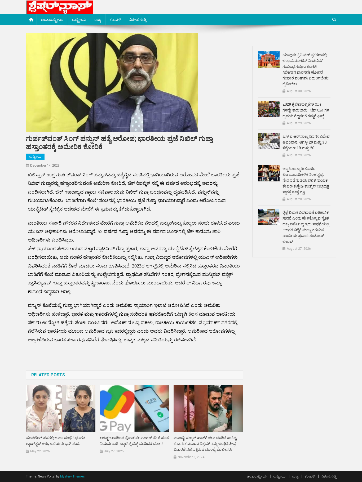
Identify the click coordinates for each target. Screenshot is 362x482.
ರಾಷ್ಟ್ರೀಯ (79, 19)
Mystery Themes (72, 476)
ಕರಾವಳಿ (115, 19)
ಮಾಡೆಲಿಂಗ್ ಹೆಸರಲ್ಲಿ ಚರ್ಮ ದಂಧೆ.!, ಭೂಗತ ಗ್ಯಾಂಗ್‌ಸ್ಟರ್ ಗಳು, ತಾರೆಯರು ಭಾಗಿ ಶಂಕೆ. (55, 441)
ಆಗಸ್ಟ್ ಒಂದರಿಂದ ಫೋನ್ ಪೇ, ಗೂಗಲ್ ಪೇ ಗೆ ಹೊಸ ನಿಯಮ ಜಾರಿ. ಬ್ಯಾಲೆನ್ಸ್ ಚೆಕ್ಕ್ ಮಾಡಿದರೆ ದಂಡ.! (134, 441)
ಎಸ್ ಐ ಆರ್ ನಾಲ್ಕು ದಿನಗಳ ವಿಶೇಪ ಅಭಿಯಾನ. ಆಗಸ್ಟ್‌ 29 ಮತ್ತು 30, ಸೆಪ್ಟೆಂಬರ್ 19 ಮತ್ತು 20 (305, 142)
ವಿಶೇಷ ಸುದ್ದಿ (137, 19)
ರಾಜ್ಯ (97, 19)
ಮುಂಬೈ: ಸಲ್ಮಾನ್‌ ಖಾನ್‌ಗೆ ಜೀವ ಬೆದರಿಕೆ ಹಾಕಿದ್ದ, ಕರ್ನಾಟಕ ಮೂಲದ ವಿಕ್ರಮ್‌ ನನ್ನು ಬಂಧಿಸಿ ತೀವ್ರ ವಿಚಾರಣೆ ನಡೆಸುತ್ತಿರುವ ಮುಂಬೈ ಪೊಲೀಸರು (205, 444)
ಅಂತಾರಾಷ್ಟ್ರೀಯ (52, 19)
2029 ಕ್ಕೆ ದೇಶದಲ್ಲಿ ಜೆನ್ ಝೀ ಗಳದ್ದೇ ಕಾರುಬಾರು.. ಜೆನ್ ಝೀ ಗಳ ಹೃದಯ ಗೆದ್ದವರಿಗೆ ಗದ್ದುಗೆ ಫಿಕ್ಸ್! (305, 110)
